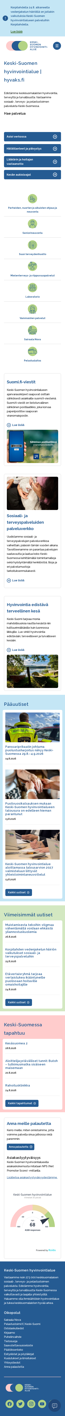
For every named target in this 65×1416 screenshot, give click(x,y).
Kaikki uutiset (17, 892)
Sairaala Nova (12, 1319)
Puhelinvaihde (13, 1336)
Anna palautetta (14, 1366)
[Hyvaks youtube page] (42, 1404)
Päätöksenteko (13, 1349)
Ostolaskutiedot (14, 1328)
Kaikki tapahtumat (20, 1103)
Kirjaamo (9, 1332)
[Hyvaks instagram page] (31, 1404)
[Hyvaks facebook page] (10, 1404)
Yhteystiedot (12, 1362)
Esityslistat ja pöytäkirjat (19, 1354)
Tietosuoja (10, 1341)
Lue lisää (16, 31)
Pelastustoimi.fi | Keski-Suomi (22, 1324)
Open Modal (54, 1405)
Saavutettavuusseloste (18, 1345)
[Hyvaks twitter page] (20, 1404)
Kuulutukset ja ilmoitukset (20, 1358)
